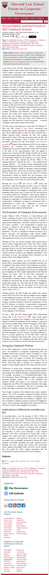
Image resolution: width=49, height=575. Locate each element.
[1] (19, 289)
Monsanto (16, 184)
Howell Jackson (9, 533)
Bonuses (20, 40)
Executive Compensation (29, 42)
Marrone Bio (30, 184)
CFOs (26, 40)
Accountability (11, 40)
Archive (16, 18)
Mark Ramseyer (22, 522)
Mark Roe (20, 524)
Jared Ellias (8, 526)
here (27, 64)
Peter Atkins (8, 550)
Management (6, 44)
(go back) (5, 463)
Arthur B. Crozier (9, 565)
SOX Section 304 (12, 47)
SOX (3, 47)
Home (4, 18)
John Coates (8, 522)
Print (18, 37)
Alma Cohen (8, 524)
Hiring (33, 18)
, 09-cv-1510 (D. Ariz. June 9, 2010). (22, 461)
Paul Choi (7, 561)
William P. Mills (21, 556)
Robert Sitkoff (21, 526)
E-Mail (25, 37)
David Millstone (22, 557)
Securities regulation (36, 45)
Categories (25, 18)
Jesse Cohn (8, 563)
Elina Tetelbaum (22, 563)
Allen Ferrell (8, 528)
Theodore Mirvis (22, 559)
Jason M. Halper (22, 554)
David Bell (7, 552)
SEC (33, 44)
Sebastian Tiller (22, 565)
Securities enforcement (20, 45)
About (9, 18)
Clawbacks (33, 40)
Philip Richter (21, 561)
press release (29, 128)
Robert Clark (8, 520)
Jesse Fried (7, 530)
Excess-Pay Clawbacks (17, 62)
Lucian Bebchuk (9, 518)
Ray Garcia (20, 550)
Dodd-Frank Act (14, 42)
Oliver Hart (7, 532)
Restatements (26, 44)
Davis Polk (23, 49)
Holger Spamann (22, 528)
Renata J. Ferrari (9, 567)
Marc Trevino (21, 567)
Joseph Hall (15, 49)
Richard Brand (8, 557)
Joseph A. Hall (19, 53)
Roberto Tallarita (22, 533)
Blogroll (40, 18)
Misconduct (16, 44)
